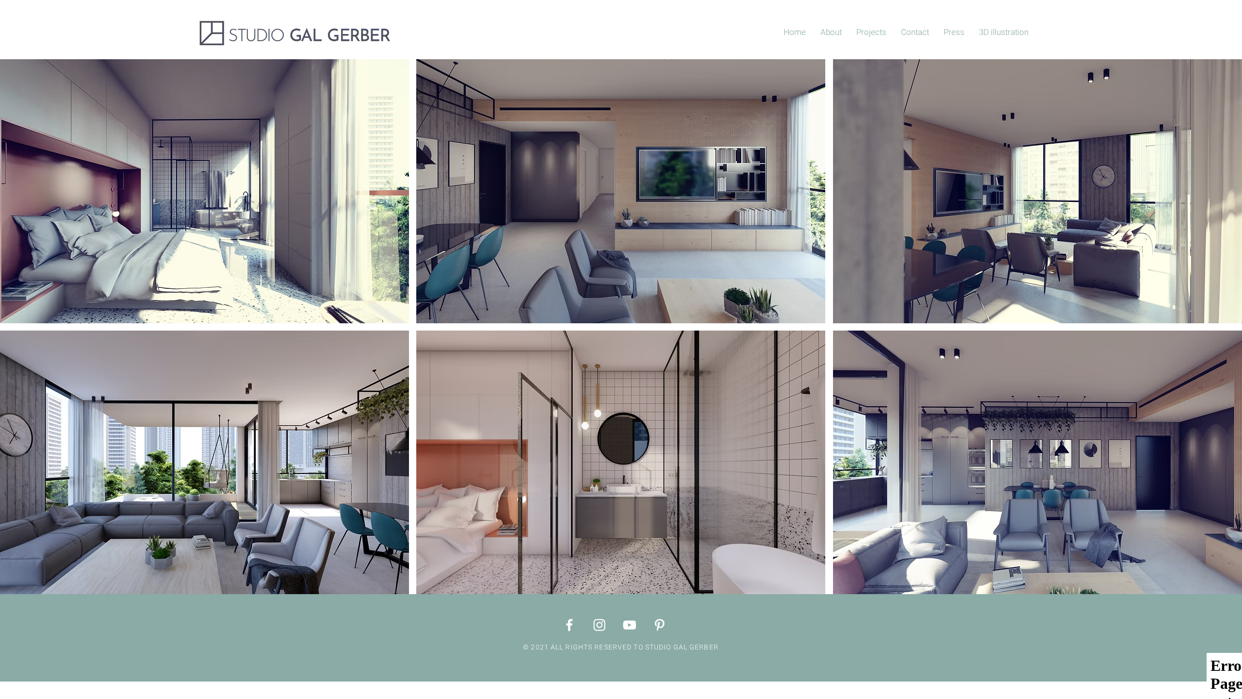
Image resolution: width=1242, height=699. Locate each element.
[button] (204, 191)
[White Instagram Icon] (599, 625)
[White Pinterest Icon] (660, 625)
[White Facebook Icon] (569, 625)
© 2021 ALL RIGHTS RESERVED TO (584, 647)
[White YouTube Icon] (629, 625)
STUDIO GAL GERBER (682, 647)
